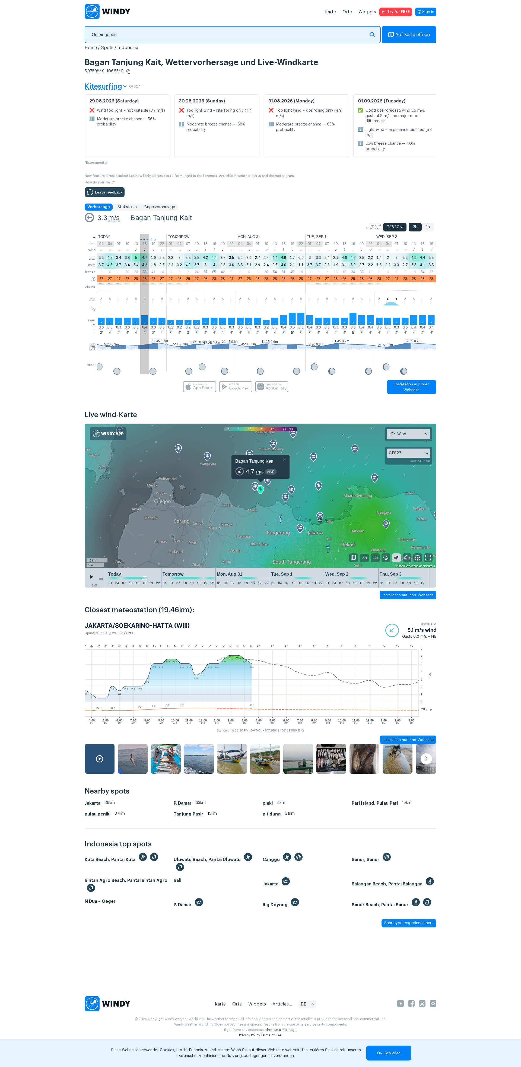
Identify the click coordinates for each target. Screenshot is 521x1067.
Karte (330, 12)
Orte (347, 12)
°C (94, 279)
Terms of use (271, 1035)
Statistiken (127, 207)
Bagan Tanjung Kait (161, 217)
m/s (114, 217)
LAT (92, 349)
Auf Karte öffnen (412, 35)
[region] (260, 496)
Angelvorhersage (159, 207)
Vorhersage (98, 207)
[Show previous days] (100, 579)
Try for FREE (398, 12)
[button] (128, 71)
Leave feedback (108, 192)
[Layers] (353, 557)
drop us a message (281, 1029)
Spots (107, 48)
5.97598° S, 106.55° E (104, 71)
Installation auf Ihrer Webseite (412, 387)
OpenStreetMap (408, 565)
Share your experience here (409, 923)
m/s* (92, 265)
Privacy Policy (249, 1035)
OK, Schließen (388, 1053)
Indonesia (127, 48)
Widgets (367, 12)
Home (91, 48)
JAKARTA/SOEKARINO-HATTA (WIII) (137, 625)
